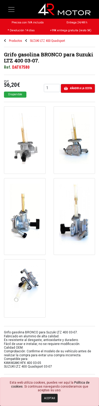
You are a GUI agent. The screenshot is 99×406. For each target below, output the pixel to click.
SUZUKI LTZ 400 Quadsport (47, 41)
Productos (15, 41)
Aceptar (49, 398)
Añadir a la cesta (81, 88)
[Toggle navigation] (11, 9)
